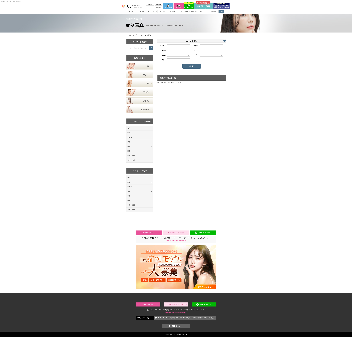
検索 (222, 11)
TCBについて (193, 11)
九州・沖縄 (131, 160)
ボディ (146, 75)
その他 (146, 92)
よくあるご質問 (183, 11)
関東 (129, 132)
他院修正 (145, 110)
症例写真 (173, 11)
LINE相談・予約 (188, 5)
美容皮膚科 (159, 4)
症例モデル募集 (168, 7)
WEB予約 (178, 7)
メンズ (146, 101)
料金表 (142, 11)
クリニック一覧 (152, 11)
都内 (129, 128)
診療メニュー (132, 11)
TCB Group (176, 326)
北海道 (130, 137)
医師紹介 (162, 11)
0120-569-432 (162, 318)
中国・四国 (131, 155)
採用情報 (213, 11)
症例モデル (203, 11)
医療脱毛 (158, 7)
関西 (129, 151)
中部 (129, 146)
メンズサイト (150, 4)
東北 (129, 142)
